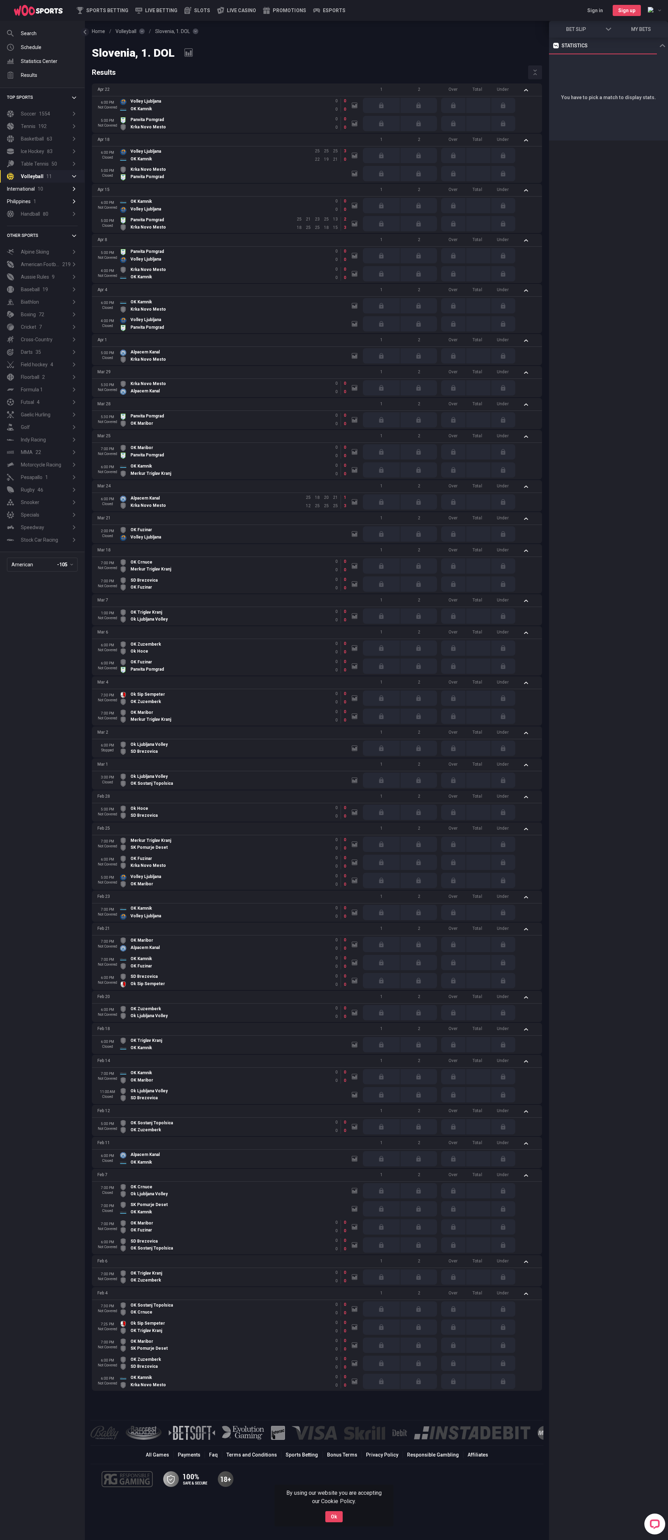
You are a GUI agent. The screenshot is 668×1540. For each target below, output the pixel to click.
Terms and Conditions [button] (251, 1455)
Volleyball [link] (126, 31)
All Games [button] (157, 1455)
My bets (641, 29)
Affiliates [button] (478, 1455)
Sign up (626, 10)
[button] (197, 10)
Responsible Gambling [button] (433, 1455)
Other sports (22, 235)
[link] (38, 10)
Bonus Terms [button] (342, 1455)
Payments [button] (189, 1455)
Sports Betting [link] (302, 1455)
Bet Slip (576, 29)
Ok (334, 1516)
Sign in (595, 10)
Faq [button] (213, 1455)
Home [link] (98, 31)
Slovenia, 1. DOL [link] (172, 31)
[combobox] (654, 10)
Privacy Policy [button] (382, 1455)
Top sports (20, 97)
